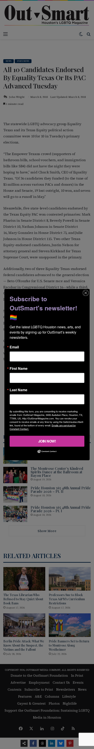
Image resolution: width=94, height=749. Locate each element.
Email (14, 347)
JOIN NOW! (47, 440)
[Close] (85, 292)
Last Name (18, 389)
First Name (19, 368)
